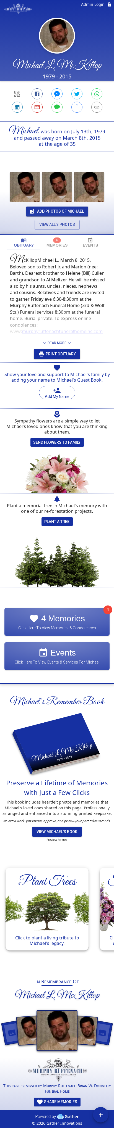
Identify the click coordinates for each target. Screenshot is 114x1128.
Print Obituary (60, 354)
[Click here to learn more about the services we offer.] (57, 1070)
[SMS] (57, 107)
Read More (57, 343)
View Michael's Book (57, 832)
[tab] (23, 242)
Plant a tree (56, 521)
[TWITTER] (76, 93)
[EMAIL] (37, 107)
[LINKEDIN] (17, 107)
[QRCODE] (17, 93)
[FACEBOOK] (37, 93)
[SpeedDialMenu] (100, 1114)
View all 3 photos (57, 224)
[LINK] (96, 107)
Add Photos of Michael (60, 211)
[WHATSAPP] (96, 93)
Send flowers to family (57, 442)
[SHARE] (76, 107)
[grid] (57, 916)
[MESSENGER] (57, 93)
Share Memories (60, 1102)
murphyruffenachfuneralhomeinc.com (62, 331)
